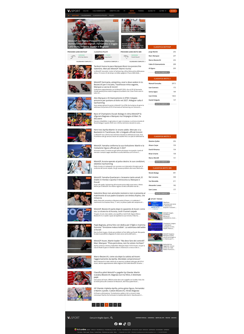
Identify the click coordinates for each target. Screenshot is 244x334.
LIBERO (88, 329)
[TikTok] (124, 325)
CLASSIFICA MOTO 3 (162, 136)
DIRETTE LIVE (115, 11)
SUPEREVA (166, 329)
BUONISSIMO (159, 329)
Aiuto (115, 332)
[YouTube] (120, 325)
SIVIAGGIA (145, 329)
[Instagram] (129, 325)
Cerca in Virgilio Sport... (100, 317)
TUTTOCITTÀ (135, 329)
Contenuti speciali (141, 317)
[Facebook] (115, 325)
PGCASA (119, 329)
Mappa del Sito (160, 317)
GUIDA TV (151, 11)
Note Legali (86, 332)
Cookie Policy (97, 332)
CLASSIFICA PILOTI (100, 15)
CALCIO (85, 11)
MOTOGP (116, 20)
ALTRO (161, 11)
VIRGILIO (93, 329)
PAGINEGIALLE (100, 329)
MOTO (132, 11)
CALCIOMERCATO (99, 11)
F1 (125, 11)
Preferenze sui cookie (107, 332)
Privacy (92, 332)
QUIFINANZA (152, 329)
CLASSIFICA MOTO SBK (162, 168)
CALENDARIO (86, 15)
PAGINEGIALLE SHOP (110, 329)
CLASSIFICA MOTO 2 (162, 78)
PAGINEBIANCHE (126, 329)
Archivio (173, 317)
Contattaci (151, 317)
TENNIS (141, 11)
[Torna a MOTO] (68, 15)
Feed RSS (167, 317)
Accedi (173, 11)
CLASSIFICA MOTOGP (162, 47)
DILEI (140, 329)
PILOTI (111, 15)
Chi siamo (80, 332)
